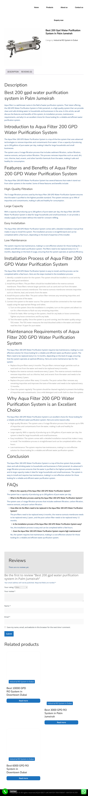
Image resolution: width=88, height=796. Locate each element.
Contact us (79, 7)
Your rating (9, 587)
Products (49, 7)
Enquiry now (58, 20)
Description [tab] (13, 71)
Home (36, 7)
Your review (9, 591)
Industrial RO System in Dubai (66, 40)
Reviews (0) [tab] (26, 71)
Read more (23, 701)
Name (7, 606)
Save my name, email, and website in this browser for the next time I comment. (39, 627)
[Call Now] (5, 791)
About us (64, 7)
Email (7, 617)
